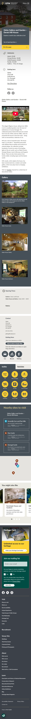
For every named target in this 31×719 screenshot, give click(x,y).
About (4, 653)
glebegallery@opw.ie (10, 333)
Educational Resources (7, 686)
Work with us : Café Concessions (10, 669)
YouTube (9, 170)
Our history (4, 661)
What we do (5, 656)
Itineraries (4, 621)
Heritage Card (5, 618)
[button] (18, 466)
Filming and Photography (8, 647)
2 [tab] (14, 519)
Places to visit (5, 602)
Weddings (4, 639)
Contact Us (4, 704)
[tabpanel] (15, 502)
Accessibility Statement (7, 701)
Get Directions (12, 83)
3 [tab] (16, 519)
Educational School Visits (8, 683)
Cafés (3, 623)
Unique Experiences (7, 610)
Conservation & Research (8, 681)
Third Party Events (6, 641)
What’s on (4, 605)
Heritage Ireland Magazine (8, 694)
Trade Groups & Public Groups (9, 613)
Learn (4, 675)
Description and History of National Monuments (14, 678)
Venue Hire (6, 636)
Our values (4, 664)
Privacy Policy (16, 581)
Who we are (5, 658)
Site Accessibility (6, 607)
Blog (3, 691)
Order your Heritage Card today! (14, 550)
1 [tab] (11, 519)
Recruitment (6, 630)
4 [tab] (19, 519)
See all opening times (10, 42)
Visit (3, 599)
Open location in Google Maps (14, 343)
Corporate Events (6, 644)
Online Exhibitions (6, 689)
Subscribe (8, 585)
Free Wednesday (6, 615)
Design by (7, 709)
